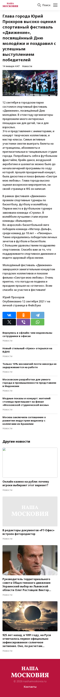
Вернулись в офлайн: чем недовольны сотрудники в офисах (27, 334)
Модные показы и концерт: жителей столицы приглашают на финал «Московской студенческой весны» (26, 402)
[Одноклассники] (23, 315)
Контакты (30, 687)
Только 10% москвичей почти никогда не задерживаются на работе (29, 365)
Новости (27, 66)
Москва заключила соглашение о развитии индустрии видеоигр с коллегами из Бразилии (24, 420)
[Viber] (23, 322)
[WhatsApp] (37, 322)
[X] (9, 322)
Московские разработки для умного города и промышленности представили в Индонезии (29, 383)
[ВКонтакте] (9, 315)
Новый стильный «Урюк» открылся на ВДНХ (27, 350)
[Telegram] (37, 315)
